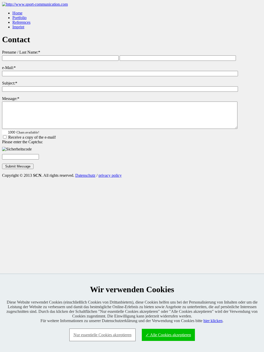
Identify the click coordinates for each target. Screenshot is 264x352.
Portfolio (19, 17)
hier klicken (212, 321)
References (21, 22)
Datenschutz (85, 175)
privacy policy (110, 175)
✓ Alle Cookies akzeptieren (168, 335)
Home (17, 13)
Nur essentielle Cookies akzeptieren (102, 335)
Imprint (18, 27)
